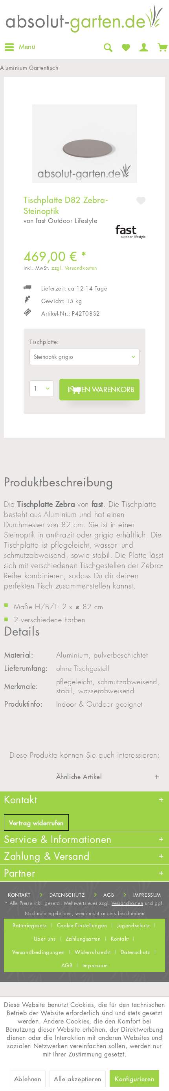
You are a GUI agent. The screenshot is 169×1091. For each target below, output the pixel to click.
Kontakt (19, 895)
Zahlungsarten (83, 938)
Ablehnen (27, 1079)
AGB (108, 895)
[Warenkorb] (161, 47)
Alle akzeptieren (77, 1079)
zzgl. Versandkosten (74, 268)
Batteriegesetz (30, 925)
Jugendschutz (133, 925)
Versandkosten (127, 903)
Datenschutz (67, 895)
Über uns (45, 938)
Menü (27, 46)
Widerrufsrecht (92, 952)
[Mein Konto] (143, 47)
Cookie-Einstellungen (82, 925)
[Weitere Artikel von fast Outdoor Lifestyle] (130, 232)
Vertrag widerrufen (36, 823)
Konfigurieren (134, 1079)
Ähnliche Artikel (79, 776)
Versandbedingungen (38, 952)
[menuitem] (19, 47)
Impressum (147, 895)
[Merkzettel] (125, 47)
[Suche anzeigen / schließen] (107, 47)
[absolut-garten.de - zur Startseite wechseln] (84, 20)
